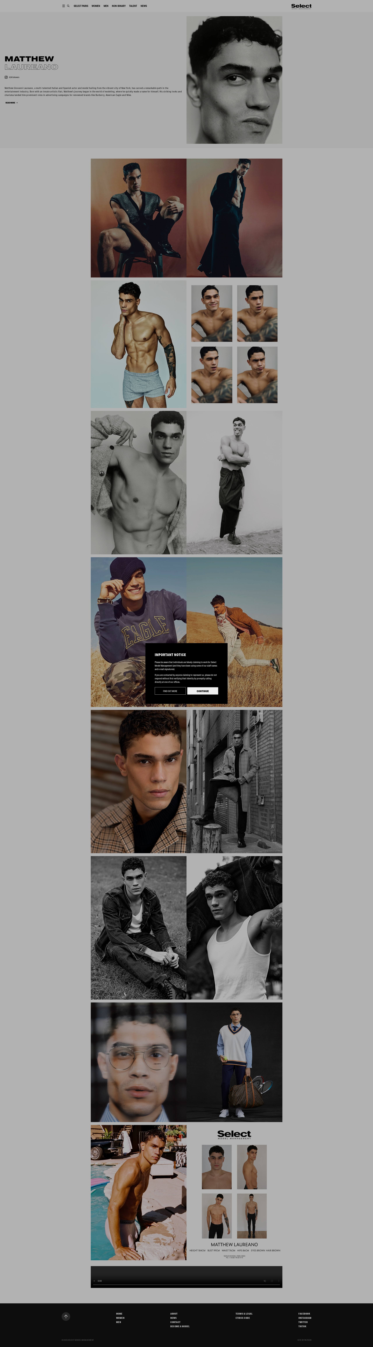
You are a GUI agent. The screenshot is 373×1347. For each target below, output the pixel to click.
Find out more (170, 691)
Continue (203, 691)
